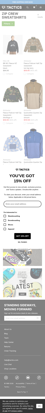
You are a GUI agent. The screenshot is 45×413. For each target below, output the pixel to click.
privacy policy (16, 411)
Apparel (11, 229)
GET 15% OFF (22, 236)
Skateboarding (14, 216)
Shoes (10, 225)
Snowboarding (14, 220)
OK (39, 406)
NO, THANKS (22, 242)
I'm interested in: (10, 212)
